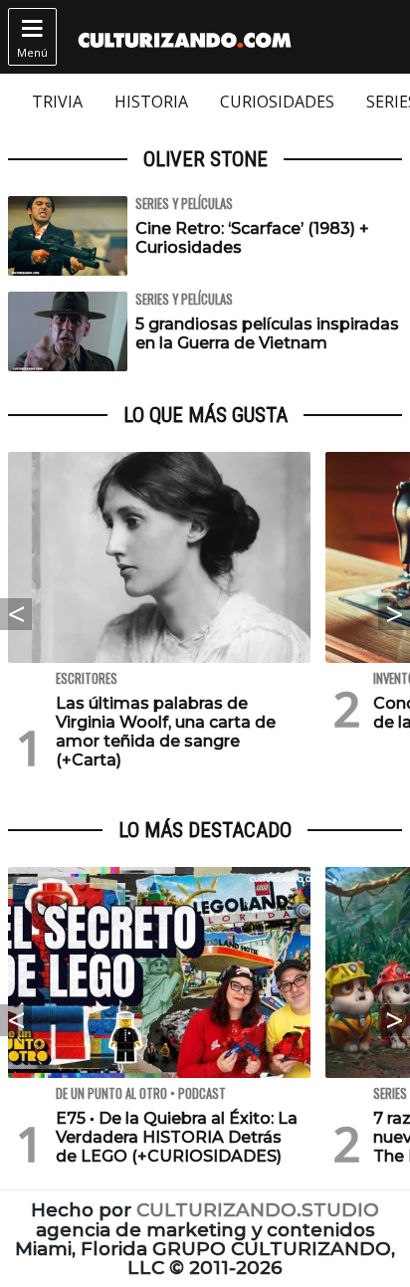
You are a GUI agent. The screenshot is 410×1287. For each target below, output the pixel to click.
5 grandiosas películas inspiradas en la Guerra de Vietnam (267, 333)
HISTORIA (151, 101)
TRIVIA (57, 101)
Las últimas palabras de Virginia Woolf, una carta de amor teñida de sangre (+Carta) (166, 732)
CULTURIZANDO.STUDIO (257, 1209)
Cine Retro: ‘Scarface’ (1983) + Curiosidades (252, 238)
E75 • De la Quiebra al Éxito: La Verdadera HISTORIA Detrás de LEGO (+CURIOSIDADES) (177, 1137)
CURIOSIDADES (277, 101)
